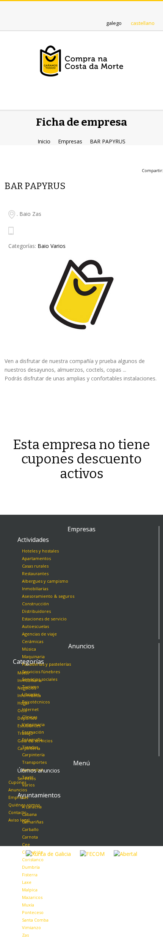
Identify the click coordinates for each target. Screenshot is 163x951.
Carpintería (28, 748)
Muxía (28, 905)
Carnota (30, 837)
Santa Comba (35, 920)
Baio (43, 245)
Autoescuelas (35, 626)
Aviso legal (19, 820)
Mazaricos (32, 897)
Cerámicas (32, 641)
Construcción (35, 603)
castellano (143, 23)
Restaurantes (35, 573)
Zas (25, 935)
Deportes (26, 718)
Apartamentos (36, 558)
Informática (29, 695)
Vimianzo (31, 927)
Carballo (30, 829)
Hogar (23, 703)
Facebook (89, 9)
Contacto (17, 812)
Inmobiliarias (35, 588)
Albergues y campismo (45, 581)
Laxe (26, 882)
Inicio (44, 141)
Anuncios (17, 789)
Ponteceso (33, 912)
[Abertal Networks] (125, 853)
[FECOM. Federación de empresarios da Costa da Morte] (92, 853)
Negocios (26, 688)
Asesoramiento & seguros (48, 596)
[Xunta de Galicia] (48, 853)
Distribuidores (36, 611)
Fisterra (30, 874)
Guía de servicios (34, 740)
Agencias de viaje (39, 634)
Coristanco (33, 859)
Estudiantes (29, 725)
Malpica (30, 890)
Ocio (22, 710)
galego (114, 23)
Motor (23, 673)
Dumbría (31, 867)
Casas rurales (35, 566)
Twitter (74, 9)
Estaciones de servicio (44, 619)
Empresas (70, 141)
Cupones (17, 782)
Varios (58, 245)
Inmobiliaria (29, 680)
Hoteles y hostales (40, 551)
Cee (26, 844)
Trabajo (25, 733)
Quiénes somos (24, 805)
